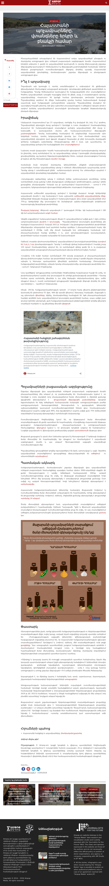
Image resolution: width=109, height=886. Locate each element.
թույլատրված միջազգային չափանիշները (73, 400)
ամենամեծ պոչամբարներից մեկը (89, 196)
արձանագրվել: (27, 484)
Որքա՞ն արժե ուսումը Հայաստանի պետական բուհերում (58, 856)
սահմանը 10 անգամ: (30, 498)
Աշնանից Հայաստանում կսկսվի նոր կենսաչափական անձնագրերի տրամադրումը (90, 795)
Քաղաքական (54, 21)
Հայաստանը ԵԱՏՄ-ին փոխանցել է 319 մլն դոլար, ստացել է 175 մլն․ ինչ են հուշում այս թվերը (54, 795)
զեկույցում (41, 428)
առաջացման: (71, 679)
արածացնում (41, 456)
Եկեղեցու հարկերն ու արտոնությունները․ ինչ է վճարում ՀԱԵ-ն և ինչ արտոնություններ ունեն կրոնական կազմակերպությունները (19, 795)
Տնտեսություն (48, 788)
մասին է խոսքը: (58, 159)
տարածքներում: (72, 145)
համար (63, 227)
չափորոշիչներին (28, 134)
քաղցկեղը (25, 645)
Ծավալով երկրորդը (30, 210)
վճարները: (40, 295)
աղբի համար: (51, 213)
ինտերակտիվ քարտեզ (71, 733)
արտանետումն (81, 431)
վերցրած (66, 304)
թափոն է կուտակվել (49, 222)
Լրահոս (12, 786)
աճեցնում (96, 454)
